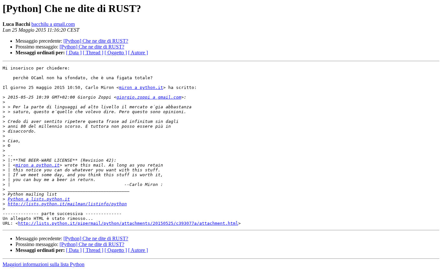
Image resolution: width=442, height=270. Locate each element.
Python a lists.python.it (39, 199)
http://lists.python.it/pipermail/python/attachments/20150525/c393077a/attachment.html (128, 223)
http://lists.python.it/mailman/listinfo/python (67, 203)
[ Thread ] (93, 52)
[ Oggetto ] (116, 52)
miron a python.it (141, 87)
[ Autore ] (138, 52)
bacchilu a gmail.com (53, 24)
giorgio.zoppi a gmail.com (148, 97)
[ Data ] (74, 52)
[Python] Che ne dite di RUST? (95, 41)
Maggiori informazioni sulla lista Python (43, 264)
